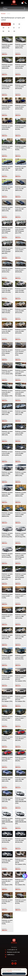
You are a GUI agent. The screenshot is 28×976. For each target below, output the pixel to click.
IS (8, 27)
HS (14, 31)
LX (19, 27)
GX (3, 27)
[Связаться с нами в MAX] (24, 876)
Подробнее (9, 971)
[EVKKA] (14, 941)
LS (14, 27)
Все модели (6, 24)
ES (14, 24)
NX (3, 31)
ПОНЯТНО (14, 973)
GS (19, 24)
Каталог (3, 13)
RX (9, 31)
